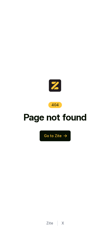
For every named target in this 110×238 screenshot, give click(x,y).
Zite (49, 223)
